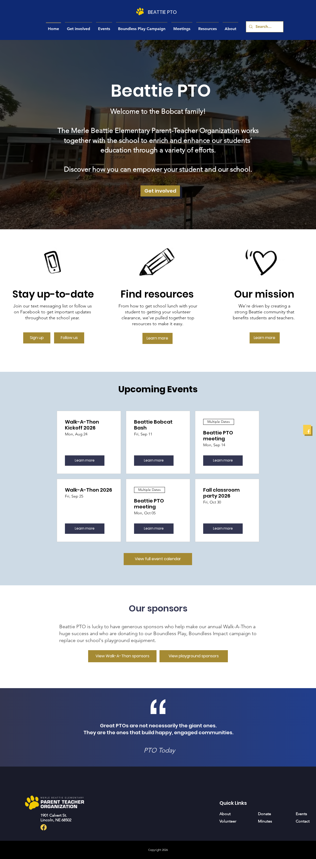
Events (301, 813)
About (225, 813)
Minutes (265, 821)
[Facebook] (308, 431)
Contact (303, 821)
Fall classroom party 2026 (221, 493)
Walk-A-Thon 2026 (88, 490)
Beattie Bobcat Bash (153, 425)
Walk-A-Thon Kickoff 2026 (82, 425)
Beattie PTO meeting (218, 436)
